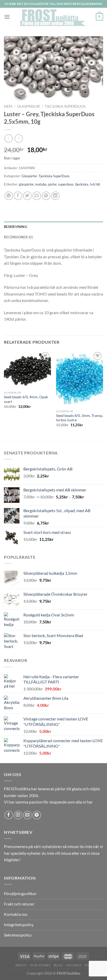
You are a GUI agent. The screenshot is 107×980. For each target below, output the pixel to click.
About (21, 965)
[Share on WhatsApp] (8, 195)
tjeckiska (81, 184)
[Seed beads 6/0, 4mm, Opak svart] (27, 369)
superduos (65, 184)
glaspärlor (26, 184)
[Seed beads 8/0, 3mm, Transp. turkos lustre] (79, 379)
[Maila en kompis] (36, 195)
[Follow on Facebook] (8, 815)
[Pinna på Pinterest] (46, 195)
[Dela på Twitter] (27, 195)
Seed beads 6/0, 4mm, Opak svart (26, 399)
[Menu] (7, 16)
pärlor (52, 184)
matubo (40, 184)
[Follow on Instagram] (18, 815)
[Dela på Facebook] (18, 195)
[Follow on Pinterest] (36, 815)
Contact (74, 965)
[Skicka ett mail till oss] (27, 815)
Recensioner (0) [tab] (18, 237)
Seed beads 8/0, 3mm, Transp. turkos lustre (79, 418)
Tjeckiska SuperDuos (65, 106)
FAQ (88, 965)
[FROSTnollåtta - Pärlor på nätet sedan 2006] (53, 17)
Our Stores (40, 965)
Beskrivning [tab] (15, 227)
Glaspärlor (28, 106)
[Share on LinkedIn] (55, 195)
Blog (58, 965)
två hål (95, 184)
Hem (8, 106)
